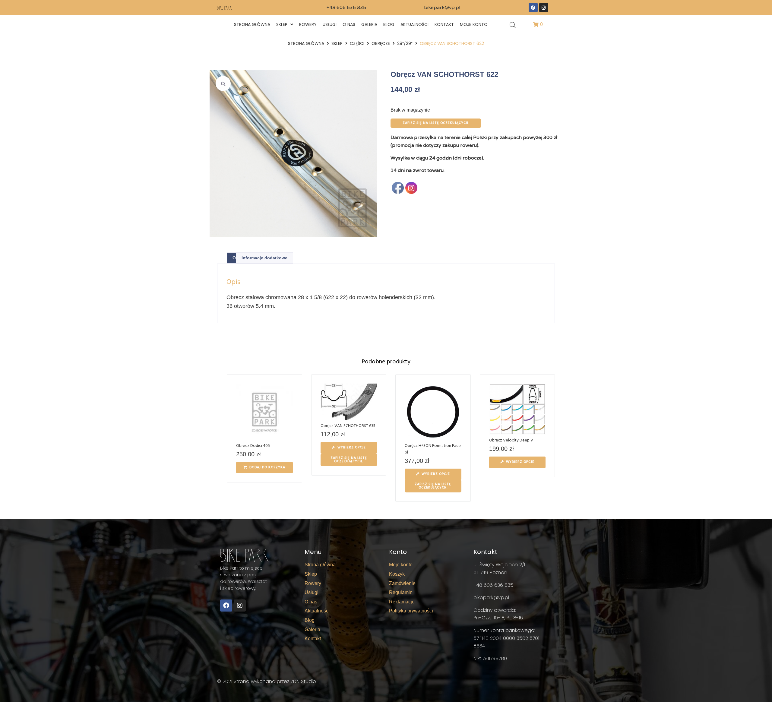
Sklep (337, 43)
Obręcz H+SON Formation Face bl (433, 449)
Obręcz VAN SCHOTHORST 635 (348, 425)
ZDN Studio (303, 681)
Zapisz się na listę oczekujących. (436, 123)
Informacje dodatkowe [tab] (264, 257)
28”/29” (405, 43)
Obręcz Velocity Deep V (511, 440)
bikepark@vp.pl (442, 8)
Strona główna (306, 43)
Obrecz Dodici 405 (253, 445)
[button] (223, 83)
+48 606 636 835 (346, 8)
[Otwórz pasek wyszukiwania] (513, 24)
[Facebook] (533, 7)
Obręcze (381, 43)
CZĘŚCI (357, 43)
